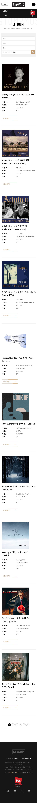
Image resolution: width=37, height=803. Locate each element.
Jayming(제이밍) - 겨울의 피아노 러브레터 (15, 554)
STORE (5, 4)
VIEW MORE (6, 118)
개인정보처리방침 (26, 758)
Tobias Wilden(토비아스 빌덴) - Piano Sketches (18, 359)
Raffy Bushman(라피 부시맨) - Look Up (18, 424)
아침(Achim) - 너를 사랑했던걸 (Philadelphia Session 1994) (14, 228)
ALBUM (5, 11)
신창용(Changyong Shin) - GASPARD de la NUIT (18, 96)
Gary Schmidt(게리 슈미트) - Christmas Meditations (18, 488)
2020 (5, 15)
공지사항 (16, 758)
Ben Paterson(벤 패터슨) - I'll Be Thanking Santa (15, 620)
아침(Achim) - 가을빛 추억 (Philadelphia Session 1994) (19, 294)
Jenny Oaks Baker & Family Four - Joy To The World (18, 685)
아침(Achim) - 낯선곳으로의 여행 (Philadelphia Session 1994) (15, 162)
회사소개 (8, 758)
